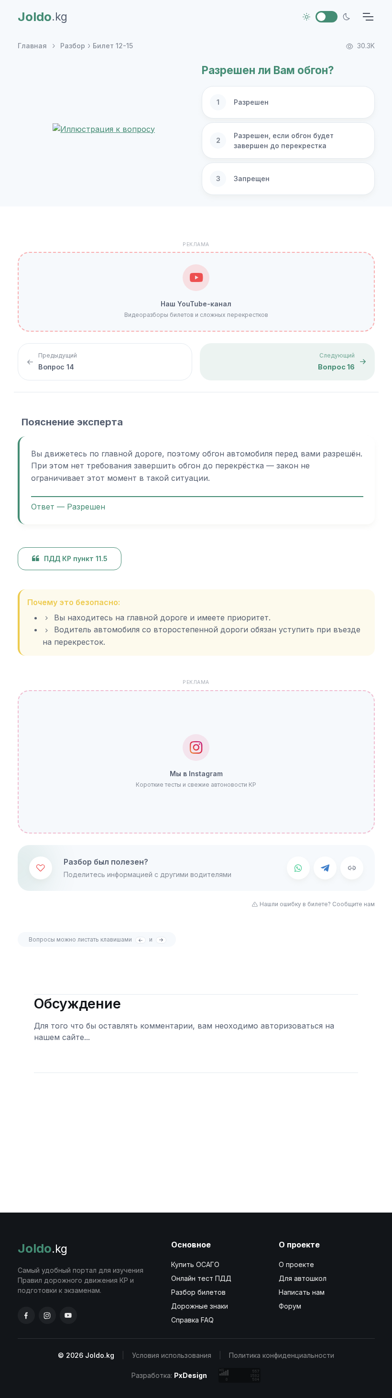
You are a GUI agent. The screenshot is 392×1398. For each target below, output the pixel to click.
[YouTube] (68, 1315)
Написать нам (302, 1292)
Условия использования (171, 1355)
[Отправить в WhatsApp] (298, 867)
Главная (32, 46)
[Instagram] (47, 1315)
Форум (290, 1306)
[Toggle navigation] (367, 16)
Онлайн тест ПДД (201, 1278)
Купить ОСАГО (195, 1264)
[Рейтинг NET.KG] (239, 1375)
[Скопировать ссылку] (351, 867)
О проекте (296, 1264)
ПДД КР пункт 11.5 (76, 558)
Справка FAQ (192, 1320)
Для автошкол (303, 1278)
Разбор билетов (198, 1292)
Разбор (72, 46)
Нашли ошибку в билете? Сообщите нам (317, 904)
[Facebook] (26, 1315)
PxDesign (190, 1375)
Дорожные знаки (199, 1306)
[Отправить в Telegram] (325, 867)
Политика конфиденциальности (281, 1355)
